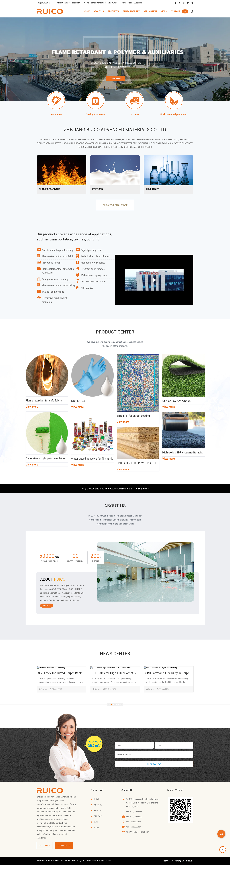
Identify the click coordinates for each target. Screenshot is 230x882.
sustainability (64, 845)
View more (141, 488)
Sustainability (131, 11)
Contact (175, 11)
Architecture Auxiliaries (93, 262)
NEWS (96, 828)
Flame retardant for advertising (58, 285)
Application (150, 11)
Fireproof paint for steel (93, 269)
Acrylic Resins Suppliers (132, 3)
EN (185, 11)
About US (98, 805)
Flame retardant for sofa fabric (58, 256)
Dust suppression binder (93, 281)
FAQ (96, 822)
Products (113, 11)
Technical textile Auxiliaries (95, 256)
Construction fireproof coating (57, 250)
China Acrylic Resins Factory (99, 861)
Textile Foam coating (53, 291)
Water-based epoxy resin (94, 275)
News (164, 11)
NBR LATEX (87, 287)
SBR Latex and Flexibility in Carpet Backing (120, 673)
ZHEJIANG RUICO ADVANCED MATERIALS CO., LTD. (65, 861)
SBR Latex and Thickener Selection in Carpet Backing (180, 673)
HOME (96, 799)
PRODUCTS (99, 810)
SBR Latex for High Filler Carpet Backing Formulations (73, 673)
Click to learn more (115, 205)
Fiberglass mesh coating (55, 279)
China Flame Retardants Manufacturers (100, 3)
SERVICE (98, 816)
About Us (99, 11)
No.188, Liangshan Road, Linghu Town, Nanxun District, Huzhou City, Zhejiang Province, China (142, 803)
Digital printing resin (91, 250)
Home (87, 11)
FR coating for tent (51, 262)
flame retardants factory (65, 804)
